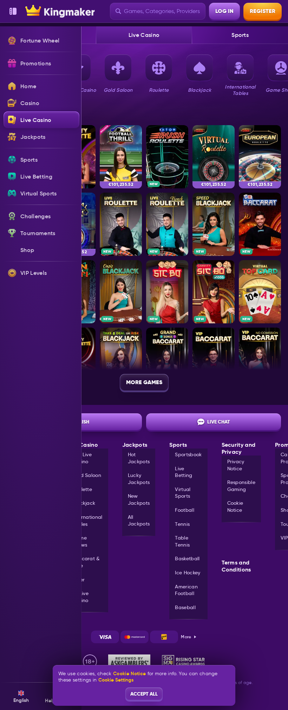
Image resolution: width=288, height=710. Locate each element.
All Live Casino (80, 597)
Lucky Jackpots (139, 478)
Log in (224, 11)
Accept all (144, 694)
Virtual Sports (182, 492)
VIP (284, 538)
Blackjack (84, 503)
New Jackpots (139, 499)
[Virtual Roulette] (213, 156)
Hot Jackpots (139, 458)
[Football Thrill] (121, 156)
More (186, 636)
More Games (144, 382)
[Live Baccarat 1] (260, 224)
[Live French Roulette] (167, 224)
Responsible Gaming (241, 485)
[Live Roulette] (121, 224)
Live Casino (144, 34)
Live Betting (183, 472)
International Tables (87, 520)
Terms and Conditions (236, 566)
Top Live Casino (82, 458)
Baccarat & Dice (86, 562)
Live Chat (218, 422)
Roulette (82, 489)
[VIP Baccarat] (213, 359)
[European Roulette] (260, 156)
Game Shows (79, 541)
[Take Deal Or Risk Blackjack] (121, 359)
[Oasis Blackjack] (121, 291)
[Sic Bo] (167, 291)
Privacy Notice (235, 465)
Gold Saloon (87, 475)
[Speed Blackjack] (213, 224)
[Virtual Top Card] (260, 291)
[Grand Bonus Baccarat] (167, 359)
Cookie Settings (115, 680)
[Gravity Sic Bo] (213, 291)
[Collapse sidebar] (13, 11)
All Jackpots (139, 520)
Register (262, 11)
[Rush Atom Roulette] (167, 156)
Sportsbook (188, 454)
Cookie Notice (235, 506)
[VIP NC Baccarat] (260, 359)
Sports (240, 34)
